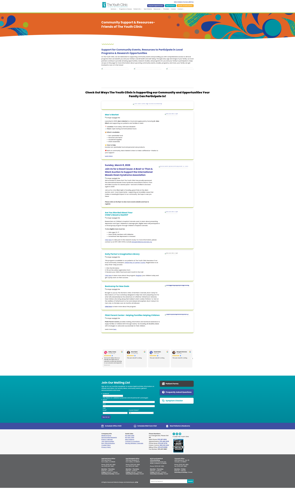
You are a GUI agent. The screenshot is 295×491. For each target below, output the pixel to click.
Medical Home (106, 435)
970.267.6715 (162, 443)
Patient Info (137, 9)
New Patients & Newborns (180, 426)
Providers (166, 9)
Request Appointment (155, 6)
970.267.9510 (162, 439)
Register (139, 275)
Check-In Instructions (185, 6)
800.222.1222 (164, 445)
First (104, 404)
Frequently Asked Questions (179, 392)
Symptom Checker (174, 400)
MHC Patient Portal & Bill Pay (184, 2)
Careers (173, 9)
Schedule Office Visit (113, 426)
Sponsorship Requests (109, 437)
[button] (192, 358)
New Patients (170, 6)
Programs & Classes (125, 9)
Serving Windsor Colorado (134, 443)
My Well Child (129, 435)
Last (104, 408)
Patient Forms (172, 383)
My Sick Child (129, 437)
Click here (108, 240)
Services (113, 9)
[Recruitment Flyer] (171, 114)
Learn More (109, 156)
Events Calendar (107, 439)
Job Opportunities (107, 441)
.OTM (136, 482)
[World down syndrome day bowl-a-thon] (173, 167)
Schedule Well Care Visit (147, 426)
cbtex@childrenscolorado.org (141, 242)
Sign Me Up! (106, 417)
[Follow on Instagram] (177, 434)
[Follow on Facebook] (174, 434)
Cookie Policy (106, 445)
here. (115, 329)
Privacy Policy (106, 447)
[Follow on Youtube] (180, 434)
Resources (157, 9)
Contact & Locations (132, 441)
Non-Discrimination (108, 443)
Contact (180, 9)
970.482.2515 (164, 441)
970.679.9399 (162, 447)
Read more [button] (107, 365)
